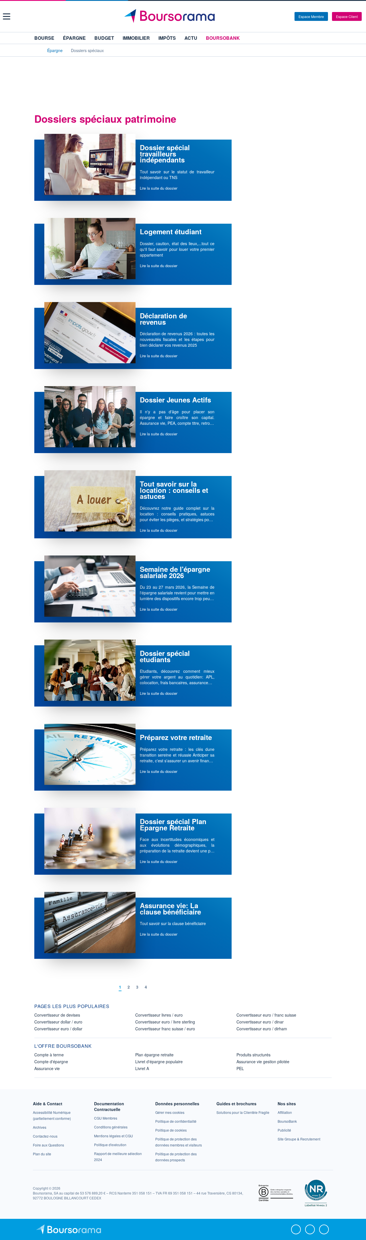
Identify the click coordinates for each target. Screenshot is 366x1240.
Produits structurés (253, 1055)
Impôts (167, 38)
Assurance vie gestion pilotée (262, 1061)
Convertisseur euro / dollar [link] (58, 1028)
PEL (240, 1068)
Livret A (142, 1068)
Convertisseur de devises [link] (57, 1015)
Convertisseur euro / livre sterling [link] (165, 1022)
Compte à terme (49, 1055)
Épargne (74, 38)
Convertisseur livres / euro (159, 1015)
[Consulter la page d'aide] (288, 16)
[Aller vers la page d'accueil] (183, 16)
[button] (6, 16)
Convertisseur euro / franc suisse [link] (266, 1015)
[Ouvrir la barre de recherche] (281, 16)
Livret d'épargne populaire (159, 1061)
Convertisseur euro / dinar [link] (260, 1022)
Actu (190, 38)
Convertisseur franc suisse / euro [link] (165, 1028)
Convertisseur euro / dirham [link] (261, 1028)
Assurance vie (47, 1068)
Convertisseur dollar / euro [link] (58, 1022)
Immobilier (136, 38)
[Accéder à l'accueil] (36, 50)
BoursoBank (223, 38)
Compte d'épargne (51, 1061)
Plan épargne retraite (154, 1055)
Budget (104, 38)
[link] (39, 1127)
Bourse (44, 38)
